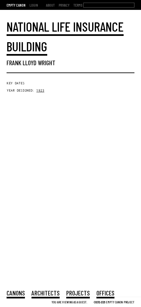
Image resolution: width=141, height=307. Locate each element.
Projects (78, 293)
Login (34, 5)
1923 (40, 90)
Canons (16, 293)
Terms (77, 5)
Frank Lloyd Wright (31, 63)
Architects (45, 293)
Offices (105, 293)
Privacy (64, 5)
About (50, 5)
